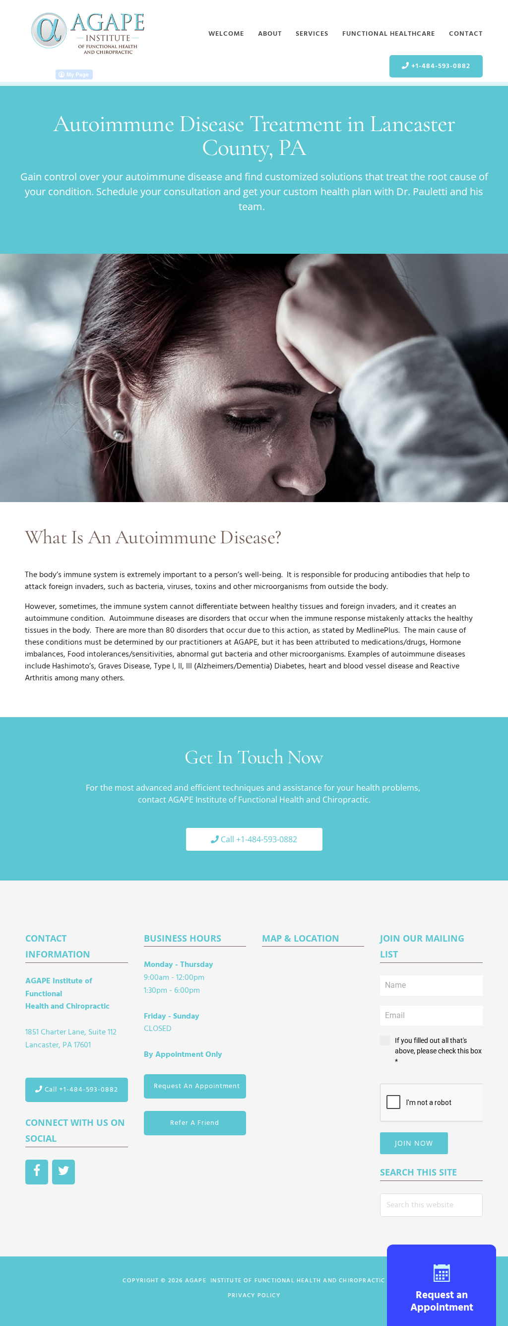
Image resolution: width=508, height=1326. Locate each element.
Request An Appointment (197, 1086)
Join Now (414, 1143)
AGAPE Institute (87, 34)
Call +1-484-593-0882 (80, 1090)
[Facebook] (36, 1172)
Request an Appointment (441, 1301)
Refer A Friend (194, 1123)
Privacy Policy (254, 1296)
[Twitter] (63, 1172)
